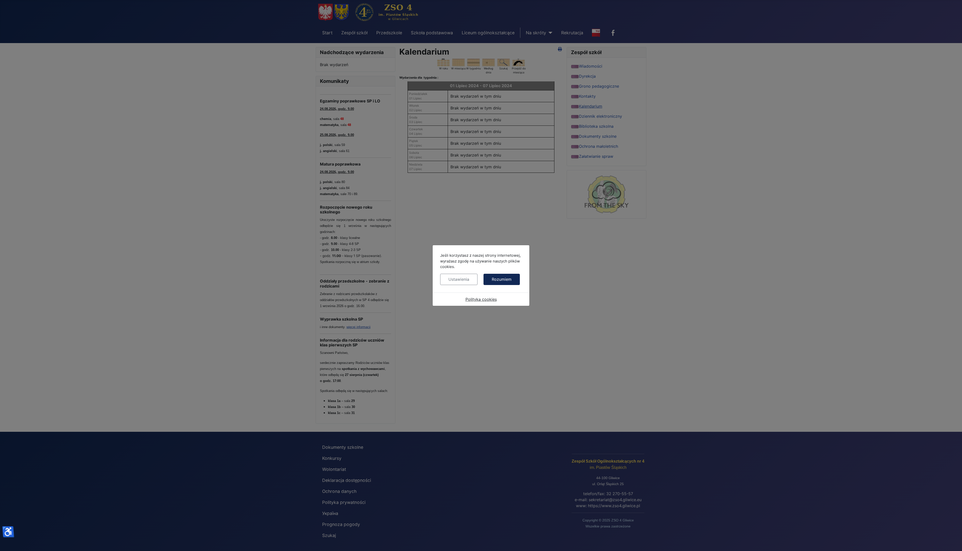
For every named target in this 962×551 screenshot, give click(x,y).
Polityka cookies (481, 299)
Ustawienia (458, 279)
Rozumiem (502, 279)
